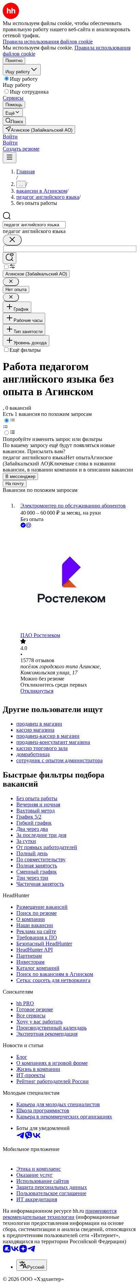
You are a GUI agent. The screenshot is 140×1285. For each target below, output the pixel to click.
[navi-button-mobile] (9, 157)
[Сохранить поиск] (9, 258)
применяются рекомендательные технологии (60, 1214)
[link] (14, 121)
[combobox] (34, 224)
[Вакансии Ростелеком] (76, 580)
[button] (10, 136)
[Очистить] (12, 240)
